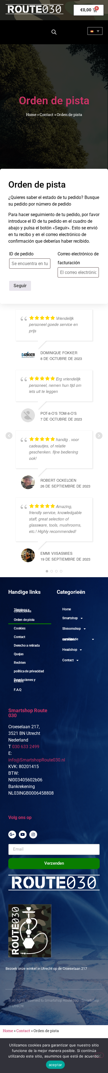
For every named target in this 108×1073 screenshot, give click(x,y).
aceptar (55, 1064)
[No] (99, 1055)
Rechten (20, 663)
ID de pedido (21, 253)
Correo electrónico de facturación (78, 258)
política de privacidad (29, 671)
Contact (46, 114)
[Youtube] (23, 834)
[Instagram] (33, 834)
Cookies (19, 628)
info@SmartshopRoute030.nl (36, 760)
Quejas (19, 654)
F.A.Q (17, 690)
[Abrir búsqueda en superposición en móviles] (54, 32)
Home (31, 114)
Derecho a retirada (26, 645)
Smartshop (70, 618)
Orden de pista (24, 620)
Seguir (20, 285)
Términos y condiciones (22, 610)
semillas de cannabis (70, 639)
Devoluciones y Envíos (24, 680)
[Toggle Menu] (13, 31)
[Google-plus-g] (12, 834)
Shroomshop (71, 629)
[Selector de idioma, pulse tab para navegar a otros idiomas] (95, 31)
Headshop (69, 650)
